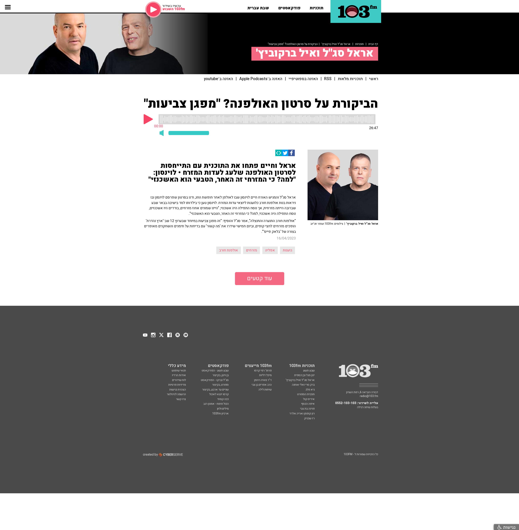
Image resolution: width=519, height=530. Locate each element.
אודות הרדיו (179, 375)
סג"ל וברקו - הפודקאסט (215, 380)
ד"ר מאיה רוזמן (263, 380)
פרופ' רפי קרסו (263, 370)
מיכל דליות (265, 375)
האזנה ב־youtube (218, 79)
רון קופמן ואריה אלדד (302, 413)
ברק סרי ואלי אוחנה (303, 384)
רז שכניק (309, 418)
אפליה (270, 250)
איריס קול (309, 399)
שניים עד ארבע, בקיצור (215, 389)
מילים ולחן (223, 408)
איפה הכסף (308, 403)
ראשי (373, 79)
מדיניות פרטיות (177, 384)
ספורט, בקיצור (220, 384)
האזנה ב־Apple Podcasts (260, 79)
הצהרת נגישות (177, 389)
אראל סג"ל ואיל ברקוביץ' (336, 44)
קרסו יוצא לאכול (219, 394)
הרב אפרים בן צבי (262, 384)
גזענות (287, 250)
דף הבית (373, 44)
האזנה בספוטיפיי (303, 79)
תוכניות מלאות (350, 79)
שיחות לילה (265, 389)
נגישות (509, 527)
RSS (327, 79)
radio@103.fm (369, 396)
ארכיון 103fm (220, 413)
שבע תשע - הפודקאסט (215, 370)
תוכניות (359, 44)
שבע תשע (309, 370)
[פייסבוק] (291, 153)
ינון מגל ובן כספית (304, 375)
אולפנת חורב (228, 250)
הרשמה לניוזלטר (176, 394)
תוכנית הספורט (306, 394)
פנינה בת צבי (307, 408)
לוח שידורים (179, 380)
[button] (316, 6)
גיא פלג (310, 389)
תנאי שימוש (179, 370)
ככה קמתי (223, 399)
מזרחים (251, 250)
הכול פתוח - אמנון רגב (216, 403)
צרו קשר (181, 399)
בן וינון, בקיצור (220, 375)
